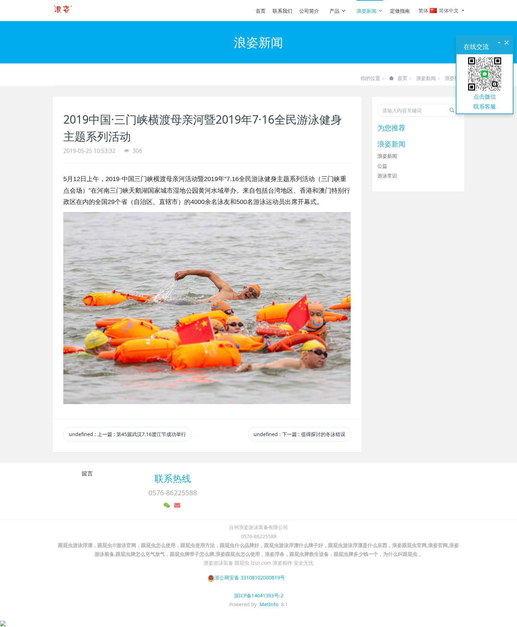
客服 (490, 106)
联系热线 (172, 478)
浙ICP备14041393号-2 (258, 595)
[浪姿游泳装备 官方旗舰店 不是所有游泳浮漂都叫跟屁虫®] (64, 10)
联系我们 (282, 10)
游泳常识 (387, 175)
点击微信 (484, 96)
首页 (261, 10)
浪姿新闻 (366, 10)
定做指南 (400, 10)
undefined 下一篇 (299, 434)
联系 (479, 106)
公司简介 (309, 10)
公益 (382, 165)
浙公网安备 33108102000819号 (250, 577)
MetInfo (269, 604)
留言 (87, 473)
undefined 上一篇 (127, 434)
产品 (334, 10)
